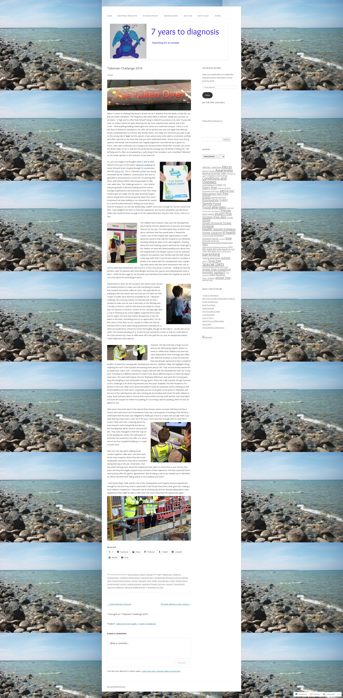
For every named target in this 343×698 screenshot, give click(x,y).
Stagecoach (224, 267)
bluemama (206, 324)
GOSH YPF (119, 171)
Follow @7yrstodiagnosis (212, 121)
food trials (230, 208)
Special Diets (179, 584)
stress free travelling (216, 269)
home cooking (212, 233)
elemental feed (218, 197)
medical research (134, 584)
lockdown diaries (210, 238)
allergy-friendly (208, 171)
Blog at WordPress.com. (116, 687)
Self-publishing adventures (213, 327)
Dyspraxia (206, 191)
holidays (230, 229)
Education (143, 581)
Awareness (167, 574)
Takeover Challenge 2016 (134, 587)
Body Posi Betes (208, 305)
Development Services (121, 581)
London (123, 584)
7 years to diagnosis (210, 295)
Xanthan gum (207, 280)
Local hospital (207, 235)
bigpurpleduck (208, 308)
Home (109, 16)
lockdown (219, 235)
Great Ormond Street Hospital (216, 224)
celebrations (230, 174)
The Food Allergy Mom (211, 311)
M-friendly (206, 241)
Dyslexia (227, 188)
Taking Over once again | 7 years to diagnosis (136, 623)
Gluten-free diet (214, 217)
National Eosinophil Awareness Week (217, 243)
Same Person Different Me (213, 321)
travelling (205, 275)
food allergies (163, 581)
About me (188, 16)
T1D (227, 272)
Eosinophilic (210, 200)
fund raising (208, 214)
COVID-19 (220, 184)
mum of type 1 (208, 318)
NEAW (230, 247)
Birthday (215, 173)
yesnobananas (208, 315)
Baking (206, 173)
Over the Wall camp (223, 251)
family (154, 581)
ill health (229, 232)
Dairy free (209, 187)
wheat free (223, 278)
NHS (233, 249)
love (228, 238)
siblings (205, 261)
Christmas (212, 175)
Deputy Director (147, 578)
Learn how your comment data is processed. (161, 671)
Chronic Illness (133, 574)
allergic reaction (211, 167)
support (219, 272)
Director (134, 581)
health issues (212, 229)
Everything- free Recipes (127, 16)
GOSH (172, 581)
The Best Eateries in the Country (175, 604)
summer (207, 272)
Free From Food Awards (211, 211)
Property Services (158, 584)
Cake (223, 173)
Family (142, 574)
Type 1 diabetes (208, 278)
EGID (149, 581)
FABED (224, 200)
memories (215, 241)
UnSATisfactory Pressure (119, 604)
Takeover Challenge (144, 165)
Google (230, 217)
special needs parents (210, 267)
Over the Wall (209, 251)
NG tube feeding (221, 249)
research (169, 584)
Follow (207, 95)
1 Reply (110, 75)
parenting (146, 584)
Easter (217, 191)
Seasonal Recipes (171, 16)
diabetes (220, 188)
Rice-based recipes (150, 16)
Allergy (227, 167)
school (225, 258)
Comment (181, 663)
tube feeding (217, 274)
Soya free (214, 261)
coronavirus (208, 184)
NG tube (207, 249)
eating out (227, 191)
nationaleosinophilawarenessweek (215, 247)
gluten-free (223, 213)
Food (217, 203)
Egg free (222, 194)
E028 (212, 191)
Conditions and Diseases (130, 578)
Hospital (149, 574)
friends (226, 210)
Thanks (218, 16)
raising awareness (211, 258)
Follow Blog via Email (211, 68)
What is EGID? (203, 16)
